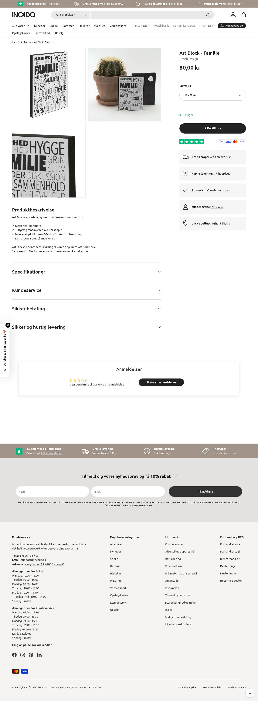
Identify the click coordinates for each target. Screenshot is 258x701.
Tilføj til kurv (213, 128)
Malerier (99, 25)
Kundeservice (174, 544)
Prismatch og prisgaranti (181, 573)
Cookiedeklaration (236, 687)
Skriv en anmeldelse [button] (161, 382)
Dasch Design (188, 58)
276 (52, 453)
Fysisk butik (161, 25)
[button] (243, 15)
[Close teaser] (7, 325)
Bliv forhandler (229, 558)
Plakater (84, 25)
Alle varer (18, 25)
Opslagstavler (21, 33)
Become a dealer (231, 580)
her (40, 251)
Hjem (14, 42)
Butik (168, 609)
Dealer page (228, 566)
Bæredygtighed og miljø (180, 602)
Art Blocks (26, 42)
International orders (178, 624)
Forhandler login (230, 551)
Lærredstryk (42, 33)
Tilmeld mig (205, 491)
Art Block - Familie (43, 42)
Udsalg (59, 33)
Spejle (54, 25)
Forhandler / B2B (184, 25)
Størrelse (185, 85)
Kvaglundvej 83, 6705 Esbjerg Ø (44, 564)
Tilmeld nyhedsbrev (178, 595)
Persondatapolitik (212, 687)
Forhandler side (230, 544)
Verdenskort (118, 25)
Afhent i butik (221, 223)
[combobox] (133, 15)
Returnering (173, 558)
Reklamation (173, 566)
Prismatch (206, 25)
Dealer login (228, 573)
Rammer (68, 25)
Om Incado (172, 580)
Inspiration (142, 25)
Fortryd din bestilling (178, 617)
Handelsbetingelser (187, 687)
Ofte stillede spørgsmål (180, 551)
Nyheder (39, 25)
